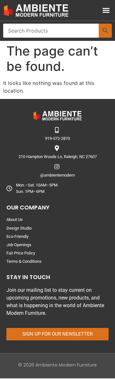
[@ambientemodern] (57, 167)
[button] (106, 10)
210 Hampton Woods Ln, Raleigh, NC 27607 (58, 156)
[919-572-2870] (57, 130)
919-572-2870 (57, 138)
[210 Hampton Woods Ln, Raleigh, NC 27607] (57, 148)
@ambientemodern (57, 175)
